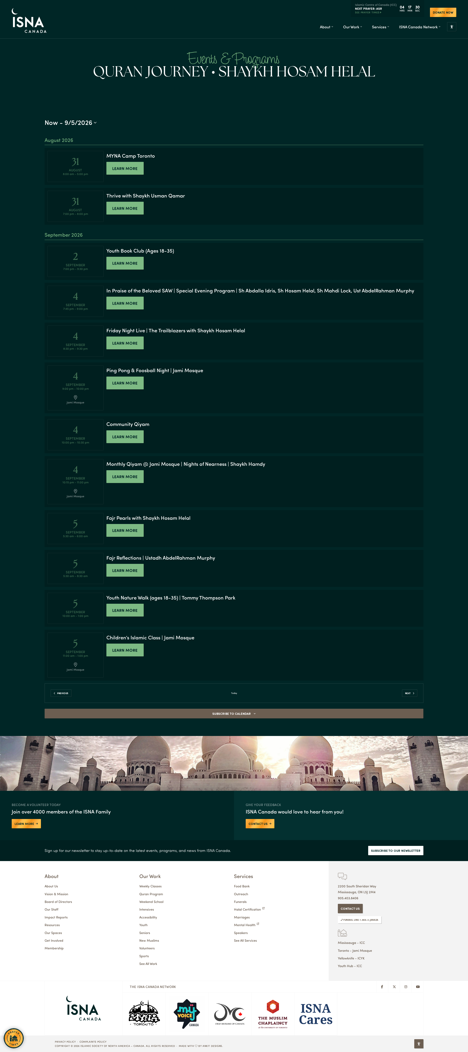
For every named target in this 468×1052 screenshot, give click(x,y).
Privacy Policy (65, 1041)
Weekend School (151, 901)
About (325, 26)
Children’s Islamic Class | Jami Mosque (150, 637)
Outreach (241, 894)
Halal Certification (247, 909)
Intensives (146, 909)
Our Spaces (53, 933)
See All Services (245, 940)
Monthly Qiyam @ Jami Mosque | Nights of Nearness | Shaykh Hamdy (185, 463)
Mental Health (244, 925)
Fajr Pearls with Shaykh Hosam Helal (148, 517)
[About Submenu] (332, 27)
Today (234, 693)
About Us (51, 886)
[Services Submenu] (388, 27)
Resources (52, 925)
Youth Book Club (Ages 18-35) (140, 250)
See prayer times (367, 12)
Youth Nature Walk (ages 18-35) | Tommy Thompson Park (170, 597)
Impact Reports (56, 917)
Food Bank (242, 886)
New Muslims (149, 940)
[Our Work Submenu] (361, 27)
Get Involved (54, 940)
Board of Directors (58, 901)
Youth (143, 925)
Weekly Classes (150, 886)
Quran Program (151, 894)
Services (379, 26)
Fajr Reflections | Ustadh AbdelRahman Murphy (160, 557)
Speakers (241, 933)
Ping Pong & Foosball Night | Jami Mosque (154, 370)
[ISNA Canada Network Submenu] (439, 27)
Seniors (144, 933)
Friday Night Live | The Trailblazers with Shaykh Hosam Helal (175, 330)
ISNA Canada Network (418, 26)
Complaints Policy (93, 1041)
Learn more (125, 168)
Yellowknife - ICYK (351, 958)
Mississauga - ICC (351, 942)
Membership (54, 948)
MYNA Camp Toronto (130, 155)
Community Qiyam (127, 423)
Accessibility (148, 917)
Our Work (351, 26)
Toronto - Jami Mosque (355, 950)
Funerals (240, 901)
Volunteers (147, 948)
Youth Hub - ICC (350, 966)
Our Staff (51, 909)
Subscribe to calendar (231, 713)
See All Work (148, 963)
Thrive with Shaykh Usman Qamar (145, 195)
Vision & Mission (56, 894)
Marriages (242, 917)
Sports (144, 956)
